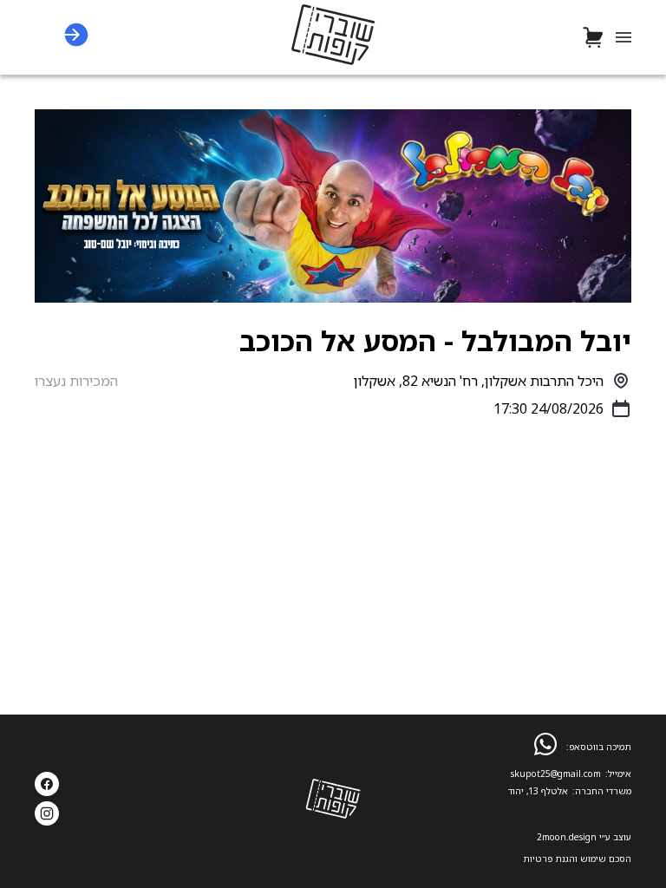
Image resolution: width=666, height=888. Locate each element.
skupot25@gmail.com (556, 773)
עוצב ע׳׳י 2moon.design (584, 837)
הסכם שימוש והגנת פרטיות (577, 858)
